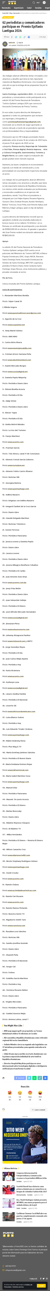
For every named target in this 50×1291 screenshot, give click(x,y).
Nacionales (8, 17)
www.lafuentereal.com (18, 770)
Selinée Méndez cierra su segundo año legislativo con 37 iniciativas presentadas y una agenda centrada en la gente (24, 1047)
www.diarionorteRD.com (19, 855)
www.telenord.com (16, 641)
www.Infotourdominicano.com (21, 711)
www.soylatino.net (16, 325)
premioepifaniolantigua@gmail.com (24, 122)
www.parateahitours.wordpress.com (24, 313)
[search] (33, 3)
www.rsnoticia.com (16, 925)
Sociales (19, 1181)
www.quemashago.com (18, 489)
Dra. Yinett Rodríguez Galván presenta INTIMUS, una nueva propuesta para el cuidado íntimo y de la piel (32, 1202)
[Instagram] (47, 1279)
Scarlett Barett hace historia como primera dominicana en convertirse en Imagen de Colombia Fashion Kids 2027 (32, 1189)
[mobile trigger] (4, 2)
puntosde (12, 42)
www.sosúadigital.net (18, 371)
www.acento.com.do (17, 582)
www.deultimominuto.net (19, 360)
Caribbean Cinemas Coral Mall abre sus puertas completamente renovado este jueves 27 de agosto (32, 1216)
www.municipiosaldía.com (19, 348)
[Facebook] (40, 1279)
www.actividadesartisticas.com (22, 890)
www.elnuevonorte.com (18, 629)
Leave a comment (40, 1110)
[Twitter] (44, 1279)
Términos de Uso (18, 1287)
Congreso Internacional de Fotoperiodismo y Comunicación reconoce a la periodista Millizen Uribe (32, 1175)
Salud (18, 1208)
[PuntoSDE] (12, 2)
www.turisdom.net (16, 465)
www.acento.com (16, 442)
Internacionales (21, 1195)
